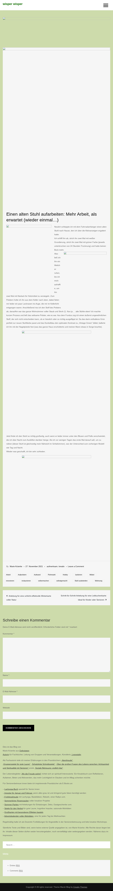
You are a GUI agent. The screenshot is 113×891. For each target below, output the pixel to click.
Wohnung (98, 581)
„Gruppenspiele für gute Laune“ (16, 764)
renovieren (10, 581)
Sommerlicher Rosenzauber (16, 801)
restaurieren (26, 581)
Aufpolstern (22, 575)
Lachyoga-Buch (11, 789)
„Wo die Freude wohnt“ (31, 774)
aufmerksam (52, 566)
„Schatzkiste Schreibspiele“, (43, 764)
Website (6, 708)
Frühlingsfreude (11, 797)
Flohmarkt (51, 575)
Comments (16, 871)
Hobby (65, 575)
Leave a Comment (76, 566)
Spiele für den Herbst (13, 808)
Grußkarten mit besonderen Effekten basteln (23, 812)
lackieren (78, 575)
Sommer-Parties (11, 804)
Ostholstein (24, 751)
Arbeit (8, 575)
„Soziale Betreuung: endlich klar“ (49, 768)
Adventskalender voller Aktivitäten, (19, 816)
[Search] (106, 844)
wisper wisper (13, 4)
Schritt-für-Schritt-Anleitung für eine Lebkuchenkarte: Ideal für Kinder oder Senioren (84, 598)
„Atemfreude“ (67, 760)
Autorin (6, 754)
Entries (15, 865)
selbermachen (43, 581)
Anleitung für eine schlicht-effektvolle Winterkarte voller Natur (28, 598)
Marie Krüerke (16, 566)
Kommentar (8, 634)
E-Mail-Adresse (10, 691)
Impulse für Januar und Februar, (18, 793)
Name (6, 675)
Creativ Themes (80, 887)
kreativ (61, 566)
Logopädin (76, 754)
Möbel (92, 575)
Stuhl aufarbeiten (81, 581)
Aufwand (37, 575)
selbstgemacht (61, 581)
